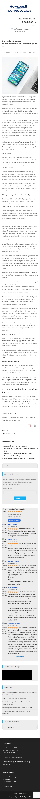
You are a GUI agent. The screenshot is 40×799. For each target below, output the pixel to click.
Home (15, 793)
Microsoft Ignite (11, 99)
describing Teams (32, 123)
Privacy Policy (22, 793)
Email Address (8, 488)
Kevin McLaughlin (14, 623)
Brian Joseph (12, 525)
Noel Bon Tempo (13, 561)
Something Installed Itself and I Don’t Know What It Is (17, 708)
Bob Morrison (12, 539)
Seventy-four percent (19, 263)
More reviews (20, 657)
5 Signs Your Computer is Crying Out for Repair (19, 458)
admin (6, 52)
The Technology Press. (13, 420)
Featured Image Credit (9, 413)
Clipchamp (20, 368)
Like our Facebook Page (12, 667)
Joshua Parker (12, 588)
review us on (13, 520)
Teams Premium (17, 157)
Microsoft (32, 52)
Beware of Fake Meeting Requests (15, 446)
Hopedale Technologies (16, 509)
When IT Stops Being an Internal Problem (14, 698)
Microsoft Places (20, 246)
